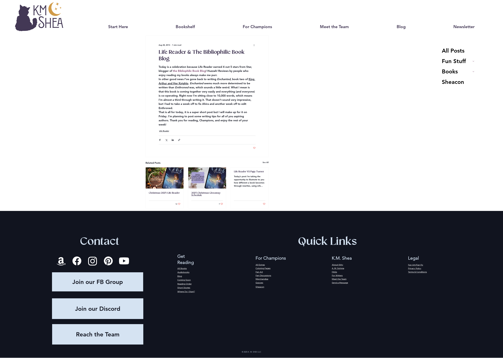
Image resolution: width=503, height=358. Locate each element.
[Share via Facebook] (160, 140)
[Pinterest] (108, 261)
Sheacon (453, 82)
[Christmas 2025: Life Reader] (165, 178)
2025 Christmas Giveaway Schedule (205, 194)
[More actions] (254, 45)
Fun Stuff (454, 61)
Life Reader (164, 131)
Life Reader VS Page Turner (249, 171)
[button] (185, 26)
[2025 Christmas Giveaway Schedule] (207, 178)
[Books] (473, 71)
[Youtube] (124, 261)
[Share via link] (179, 140)
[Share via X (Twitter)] (166, 140)
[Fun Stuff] (473, 61)
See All (266, 162)
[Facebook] (77, 261)
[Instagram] (93, 261)
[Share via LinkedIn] (172, 140)
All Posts (453, 50)
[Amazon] (61, 261)
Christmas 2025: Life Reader (164, 193)
